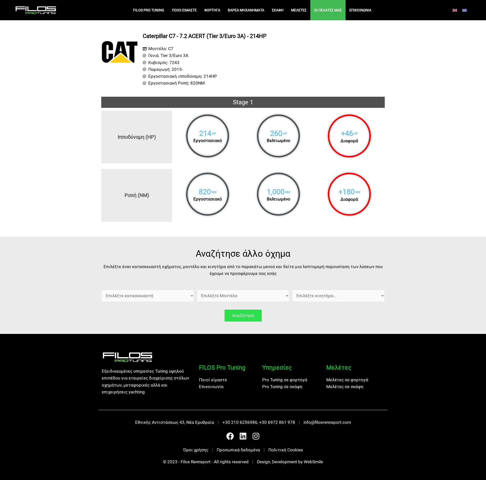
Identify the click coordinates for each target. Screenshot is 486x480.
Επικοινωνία (360, 10)
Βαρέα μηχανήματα (246, 10)
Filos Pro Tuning (148, 10)
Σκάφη (278, 10)
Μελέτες (299, 10)
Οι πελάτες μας (328, 10)
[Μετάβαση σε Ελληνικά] (464, 10)
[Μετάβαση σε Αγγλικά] (455, 10)
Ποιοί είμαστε (184, 10)
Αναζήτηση (243, 315)
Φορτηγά (212, 10)
